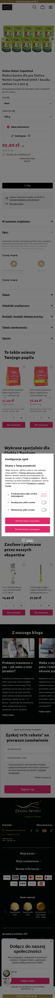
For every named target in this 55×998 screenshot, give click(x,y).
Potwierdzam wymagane (27, 529)
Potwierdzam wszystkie (28, 521)
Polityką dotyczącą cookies (31, 473)
